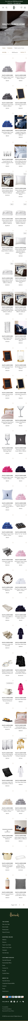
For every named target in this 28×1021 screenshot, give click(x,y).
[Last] (23, 905)
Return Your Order (6, 947)
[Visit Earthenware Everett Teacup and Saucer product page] (7, 680)
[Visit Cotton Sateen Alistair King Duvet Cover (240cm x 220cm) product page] (7, 201)
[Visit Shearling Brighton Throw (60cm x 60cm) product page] (21, 653)
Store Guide (5, 927)
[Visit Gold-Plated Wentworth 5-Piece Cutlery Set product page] (21, 736)
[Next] (19, 905)
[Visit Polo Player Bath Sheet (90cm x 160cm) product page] (21, 486)
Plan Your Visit (5, 924)
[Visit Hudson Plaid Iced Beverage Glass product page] (7, 431)
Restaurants (5, 929)
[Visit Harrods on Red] (20, 1001)
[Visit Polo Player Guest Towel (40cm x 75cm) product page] (7, 58)
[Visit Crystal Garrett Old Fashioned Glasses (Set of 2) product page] (7, 142)
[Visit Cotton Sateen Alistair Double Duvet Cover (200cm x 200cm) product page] (21, 201)
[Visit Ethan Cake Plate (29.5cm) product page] (7, 818)
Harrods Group (6, 980)
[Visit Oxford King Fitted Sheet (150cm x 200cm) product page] (7, 403)
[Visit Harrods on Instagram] (14, 1001)
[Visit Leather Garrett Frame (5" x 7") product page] (7, 375)
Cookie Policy (5, 973)
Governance (5, 991)
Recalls (4, 970)
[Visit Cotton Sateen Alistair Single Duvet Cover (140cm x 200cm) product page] (7, 261)
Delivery (4, 939)
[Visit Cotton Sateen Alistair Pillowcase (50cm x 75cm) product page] (21, 261)
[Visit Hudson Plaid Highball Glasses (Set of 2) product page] (7, 736)
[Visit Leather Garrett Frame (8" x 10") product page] (7, 348)
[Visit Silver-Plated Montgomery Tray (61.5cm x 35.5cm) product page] (21, 846)
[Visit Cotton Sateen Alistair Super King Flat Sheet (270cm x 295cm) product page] (7, 171)
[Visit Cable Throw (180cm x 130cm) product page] (7, 598)
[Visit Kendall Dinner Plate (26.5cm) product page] (7, 570)
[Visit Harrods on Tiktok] (17, 1001)
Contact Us (5, 968)
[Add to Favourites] (13, 58)
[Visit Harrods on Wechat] (23, 1001)
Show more (6, 33)
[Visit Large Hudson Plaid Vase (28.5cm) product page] (7, 319)
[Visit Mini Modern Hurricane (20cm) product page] (21, 348)
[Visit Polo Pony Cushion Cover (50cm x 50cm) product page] (21, 431)
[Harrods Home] (14, 7)
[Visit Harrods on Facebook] (11, 1001)
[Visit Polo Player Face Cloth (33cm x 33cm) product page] (21, 598)
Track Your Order (6, 945)
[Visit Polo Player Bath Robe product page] (21, 625)
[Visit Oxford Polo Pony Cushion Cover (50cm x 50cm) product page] (7, 486)
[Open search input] (6, 7)
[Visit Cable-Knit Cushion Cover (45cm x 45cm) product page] (21, 875)
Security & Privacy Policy (8, 1011)
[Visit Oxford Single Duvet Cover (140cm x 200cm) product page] (21, 708)
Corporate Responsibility (8, 983)
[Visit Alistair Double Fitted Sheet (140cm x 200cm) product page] (7, 230)
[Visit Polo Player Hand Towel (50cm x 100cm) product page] (7, 86)
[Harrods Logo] (14, 914)
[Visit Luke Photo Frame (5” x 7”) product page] (21, 375)
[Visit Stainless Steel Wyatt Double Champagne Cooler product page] (7, 846)
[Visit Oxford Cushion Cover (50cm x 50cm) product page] (21, 58)
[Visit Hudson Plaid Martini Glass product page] (21, 403)
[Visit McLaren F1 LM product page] (7, 708)
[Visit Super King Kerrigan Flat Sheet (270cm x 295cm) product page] (21, 818)
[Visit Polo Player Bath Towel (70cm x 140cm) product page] (7, 113)
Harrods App (5, 952)
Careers (4, 986)
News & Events (6, 932)
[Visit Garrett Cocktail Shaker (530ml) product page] (7, 875)
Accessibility (5, 1007)
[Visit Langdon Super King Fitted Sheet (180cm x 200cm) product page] (21, 113)
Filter (22, 52)
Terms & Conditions (6, 1009)
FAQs (3, 965)
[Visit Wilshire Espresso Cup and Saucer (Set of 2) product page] (7, 653)
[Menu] (3, 7)
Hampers (4, 950)
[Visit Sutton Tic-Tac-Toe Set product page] (21, 515)
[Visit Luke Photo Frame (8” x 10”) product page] (21, 86)
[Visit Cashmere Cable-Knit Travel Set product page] (7, 542)
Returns (4, 942)
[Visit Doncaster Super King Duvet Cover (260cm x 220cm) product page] (21, 319)
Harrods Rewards (6, 960)
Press (3, 988)
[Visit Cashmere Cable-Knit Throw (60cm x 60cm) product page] (7, 763)
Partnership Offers (6, 962)
